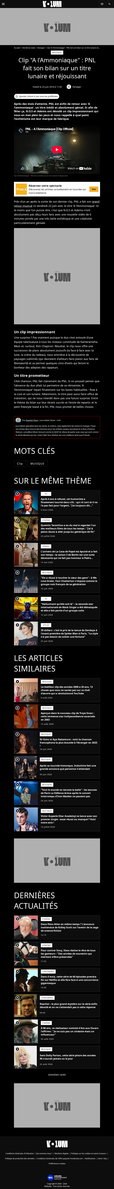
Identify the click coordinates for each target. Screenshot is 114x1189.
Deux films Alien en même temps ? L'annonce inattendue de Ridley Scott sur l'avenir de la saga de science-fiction (69, 927)
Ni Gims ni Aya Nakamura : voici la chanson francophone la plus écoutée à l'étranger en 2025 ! (68, 743)
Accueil (17, 48)
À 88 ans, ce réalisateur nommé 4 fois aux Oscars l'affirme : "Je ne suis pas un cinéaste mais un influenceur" (69, 1031)
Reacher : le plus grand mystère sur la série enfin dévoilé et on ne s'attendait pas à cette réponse (68, 1005)
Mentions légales (62, 1153)
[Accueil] (52, 4)
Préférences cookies (57, 1163)
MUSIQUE (37, 463)
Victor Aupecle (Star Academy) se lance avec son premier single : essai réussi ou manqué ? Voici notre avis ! (69, 819)
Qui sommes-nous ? (44, 1153)
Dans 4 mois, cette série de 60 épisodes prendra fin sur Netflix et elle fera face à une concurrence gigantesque (69, 980)
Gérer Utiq (102, 1158)
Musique (41, 48)
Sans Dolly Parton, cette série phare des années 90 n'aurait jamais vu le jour (68, 1057)
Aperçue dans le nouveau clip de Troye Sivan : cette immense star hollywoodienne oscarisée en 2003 (68, 716)
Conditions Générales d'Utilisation (20, 1153)
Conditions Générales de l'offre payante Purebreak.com (60, 1158)
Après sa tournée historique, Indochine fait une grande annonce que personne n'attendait (68, 767)
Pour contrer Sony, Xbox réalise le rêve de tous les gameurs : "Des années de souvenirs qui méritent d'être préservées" (68, 954)
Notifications (90, 1158)
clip (20, 463)
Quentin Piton (32, 420)
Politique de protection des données (20, 1158)
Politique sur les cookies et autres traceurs (88, 1153)
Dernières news (28, 48)
